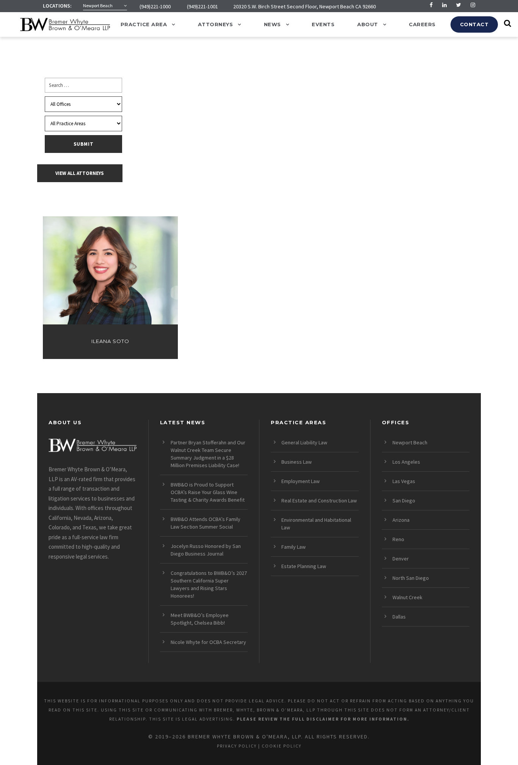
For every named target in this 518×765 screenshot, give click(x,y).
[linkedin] (444, 5)
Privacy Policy (237, 746)
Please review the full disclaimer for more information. (323, 719)
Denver (400, 558)
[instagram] (473, 5)
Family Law (293, 546)
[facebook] (431, 5)
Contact (474, 24)
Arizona (401, 519)
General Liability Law (304, 442)
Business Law (296, 461)
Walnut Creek (407, 597)
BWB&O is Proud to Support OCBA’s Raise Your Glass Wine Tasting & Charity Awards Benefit (208, 492)
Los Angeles (406, 461)
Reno (398, 539)
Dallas (399, 616)
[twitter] (458, 5)
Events (323, 24)
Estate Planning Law (303, 566)
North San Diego (410, 578)
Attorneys (215, 24)
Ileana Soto (110, 341)
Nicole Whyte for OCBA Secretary (208, 642)
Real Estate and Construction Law (319, 500)
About (367, 24)
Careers (422, 24)
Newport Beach (409, 442)
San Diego (403, 500)
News (272, 24)
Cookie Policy (281, 746)
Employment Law (300, 481)
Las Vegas (403, 481)
